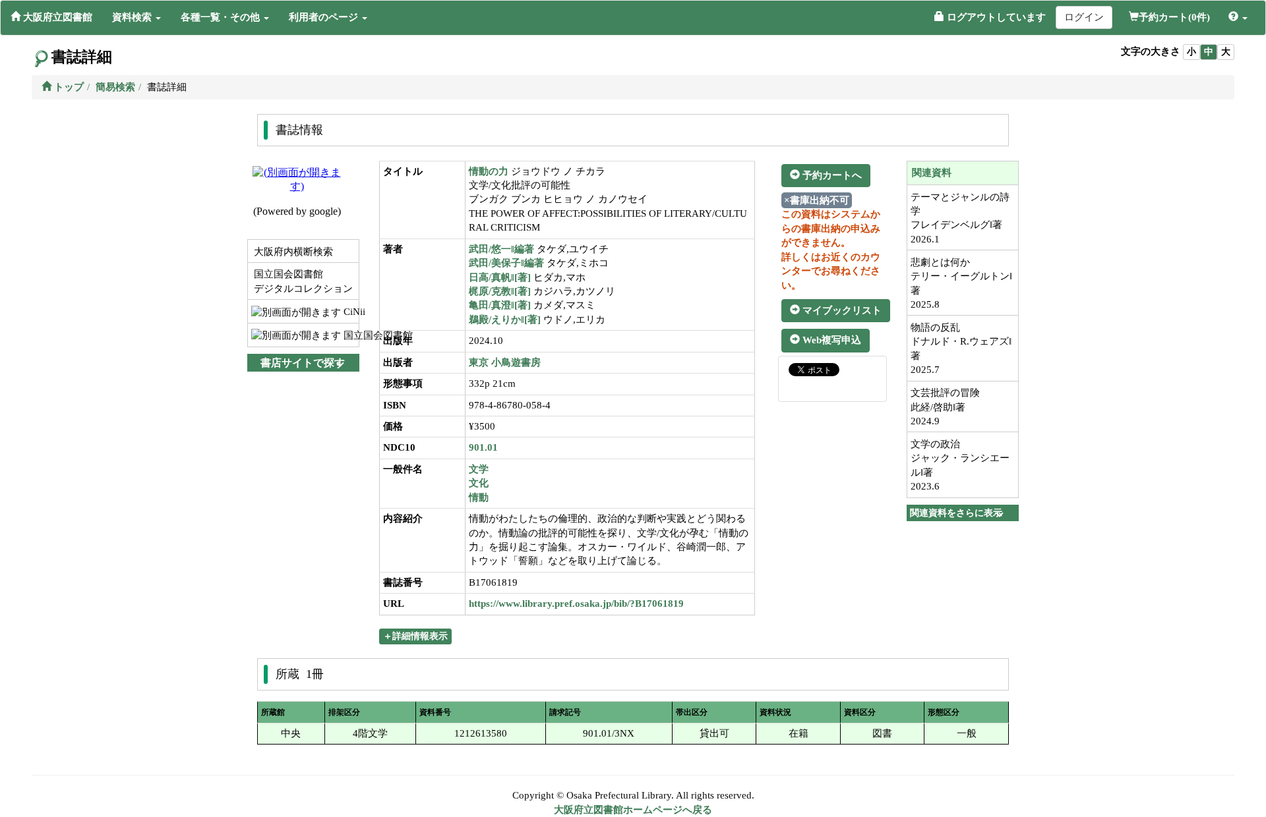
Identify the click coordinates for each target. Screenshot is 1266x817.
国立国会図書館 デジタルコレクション (302, 281)
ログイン (1084, 17)
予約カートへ (831, 175)
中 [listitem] (1208, 52)
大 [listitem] (1225, 52)
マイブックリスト (841, 310)
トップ (67, 87)
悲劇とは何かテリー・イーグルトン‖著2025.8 (961, 283)
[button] (136, 17)
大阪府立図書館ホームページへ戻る (633, 809)
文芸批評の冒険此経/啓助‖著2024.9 (945, 406)
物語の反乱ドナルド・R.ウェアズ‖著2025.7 (961, 348)
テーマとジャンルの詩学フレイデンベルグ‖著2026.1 (960, 218)
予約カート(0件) (1174, 17)
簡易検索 (115, 87)
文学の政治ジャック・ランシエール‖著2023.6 (960, 465)
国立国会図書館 (350, 335)
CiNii (350, 311)
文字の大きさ (1150, 51)
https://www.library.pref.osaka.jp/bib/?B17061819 (576, 603)
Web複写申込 (830, 340)
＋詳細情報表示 (415, 636)
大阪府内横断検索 (292, 251)
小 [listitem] (1191, 52)
